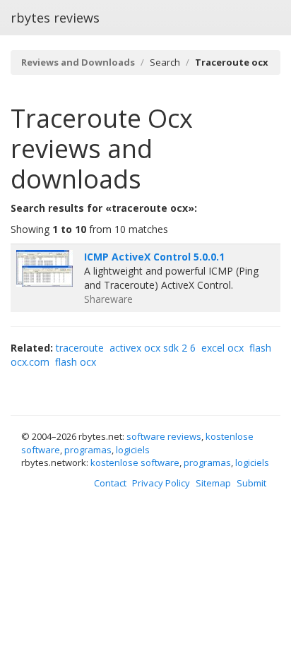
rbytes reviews (55, 17)
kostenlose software (134, 462)
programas (88, 449)
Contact (110, 483)
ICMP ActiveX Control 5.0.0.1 (154, 256)
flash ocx (75, 362)
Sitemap (213, 483)
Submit (251, 483)
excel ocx (222, 347)
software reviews (163, 436)
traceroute (80, 347)
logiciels (133, 449)
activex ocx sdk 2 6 (152, 347)
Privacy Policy (161, 483)
